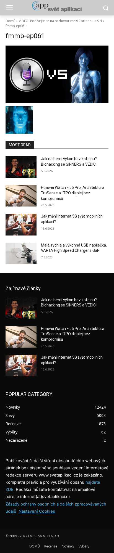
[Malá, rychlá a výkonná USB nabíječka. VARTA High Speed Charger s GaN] (21, 253)
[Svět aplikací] (57, 6)
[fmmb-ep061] (57, 74)
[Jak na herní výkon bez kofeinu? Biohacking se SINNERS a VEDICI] (21, 167)
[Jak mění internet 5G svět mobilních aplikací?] (21, 224)
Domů (10, 20)
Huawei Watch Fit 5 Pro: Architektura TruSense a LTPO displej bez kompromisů (72, 192)
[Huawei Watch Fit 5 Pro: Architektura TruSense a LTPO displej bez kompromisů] (21, 196)
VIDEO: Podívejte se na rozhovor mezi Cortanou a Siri (60, 20)
